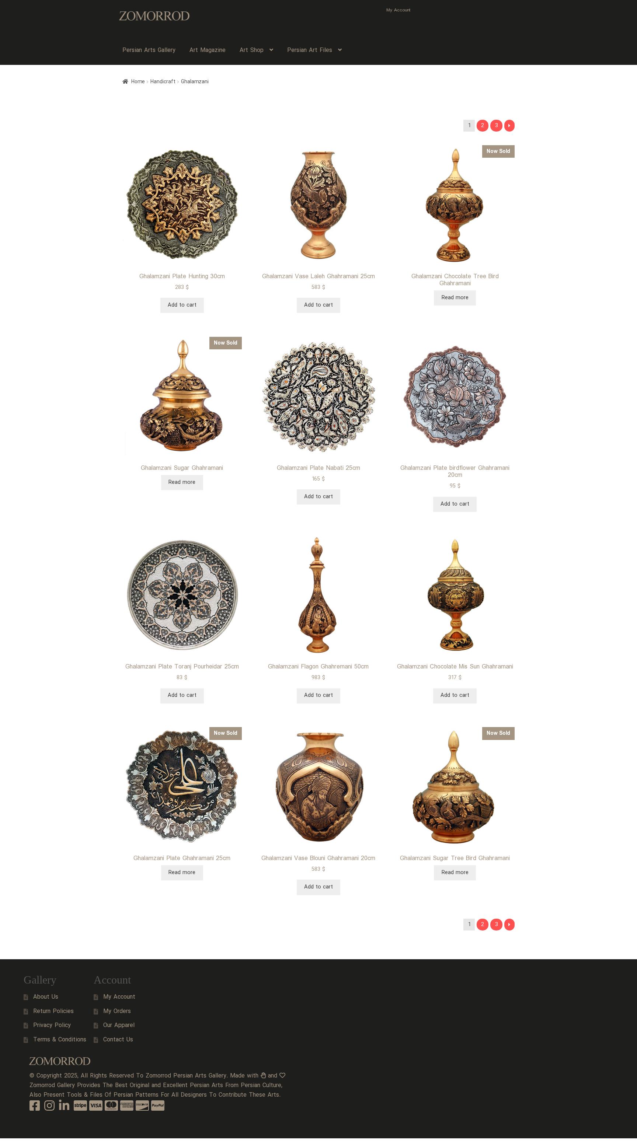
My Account (398, 10)
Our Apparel (119, 1025)
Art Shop (252, 50)
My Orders (117, 1011)
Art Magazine (207, 50)
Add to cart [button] (182, 305)
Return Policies (53, 1011)
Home (138, 81)
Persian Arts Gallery (148, 50)
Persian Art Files (309, 50)
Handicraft (162, 81)
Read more (455, 297)
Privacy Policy (52, 1025)
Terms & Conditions (59, 1040)
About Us (45, 997)
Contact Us (118, 1040)
